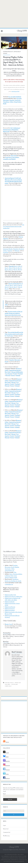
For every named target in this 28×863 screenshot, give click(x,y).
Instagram (5, 249)
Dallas (6, 370)
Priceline (19, 98)
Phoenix (8, 375)
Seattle (15, 373)
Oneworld (8, 686)
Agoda (19, 581)
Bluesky (11, 249)
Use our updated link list (14, 96)
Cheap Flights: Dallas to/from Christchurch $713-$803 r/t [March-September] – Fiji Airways (14, 645)
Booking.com (14, 581)
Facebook (21, 249)
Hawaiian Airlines (17, 574)
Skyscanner (6, 100)
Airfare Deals (9, 682)
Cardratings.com (9, 584)
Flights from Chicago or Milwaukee (13, 596)
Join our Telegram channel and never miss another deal (13, 226)
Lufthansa (7, 575)
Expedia (12, 100)
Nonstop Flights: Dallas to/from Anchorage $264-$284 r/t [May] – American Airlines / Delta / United (14, 636)
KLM (15, 577)
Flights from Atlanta (10, 610)
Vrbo (15, 572)
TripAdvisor (15, 579)
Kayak (4, 103)
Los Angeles (9, 373)
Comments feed (6, 832)
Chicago (13, 382)
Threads (7, 752)
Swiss (12, 575)
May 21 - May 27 (9, 269)
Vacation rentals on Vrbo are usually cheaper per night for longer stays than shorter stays (13, 313)
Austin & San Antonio (15, 370)
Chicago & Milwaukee (17, 372)
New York (7, 372)
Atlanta (18, 375)
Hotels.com (7, 581)
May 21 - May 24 (17, 268)
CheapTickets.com (9, 570)
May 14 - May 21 (18, 266)
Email (4, 793)
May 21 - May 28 (17, 269)
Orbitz (11, 102)
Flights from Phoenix (10, 607)
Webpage (17, 250)
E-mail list (5, 252)
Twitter (5, 250)
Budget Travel (8, 624)
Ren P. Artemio (17, 652)
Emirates (11, 577)
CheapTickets (17, 102)
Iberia (11, 574)
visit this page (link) (15, 91)
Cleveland (14, 684)
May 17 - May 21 (8, 268)
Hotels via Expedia (14, 283)
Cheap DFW (22, 31)
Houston (18, 368)
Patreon (7, 742)
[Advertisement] (14, 14)
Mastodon (15, 249)
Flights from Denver (10, 608)
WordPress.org (6, 835)
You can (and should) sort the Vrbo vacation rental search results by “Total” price (14, 334)
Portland (20, 373)
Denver (13, 375)
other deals (13, 155)
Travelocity (17, 100)
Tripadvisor (6, 102)
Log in (4, 825)
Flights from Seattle (9, 601)
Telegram (9, 250)
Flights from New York (10, 595)
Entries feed (5, 828)
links (6, 304)
